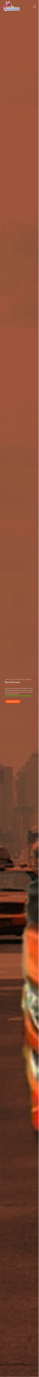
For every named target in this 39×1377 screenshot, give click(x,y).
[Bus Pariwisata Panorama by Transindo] (11, 6)
